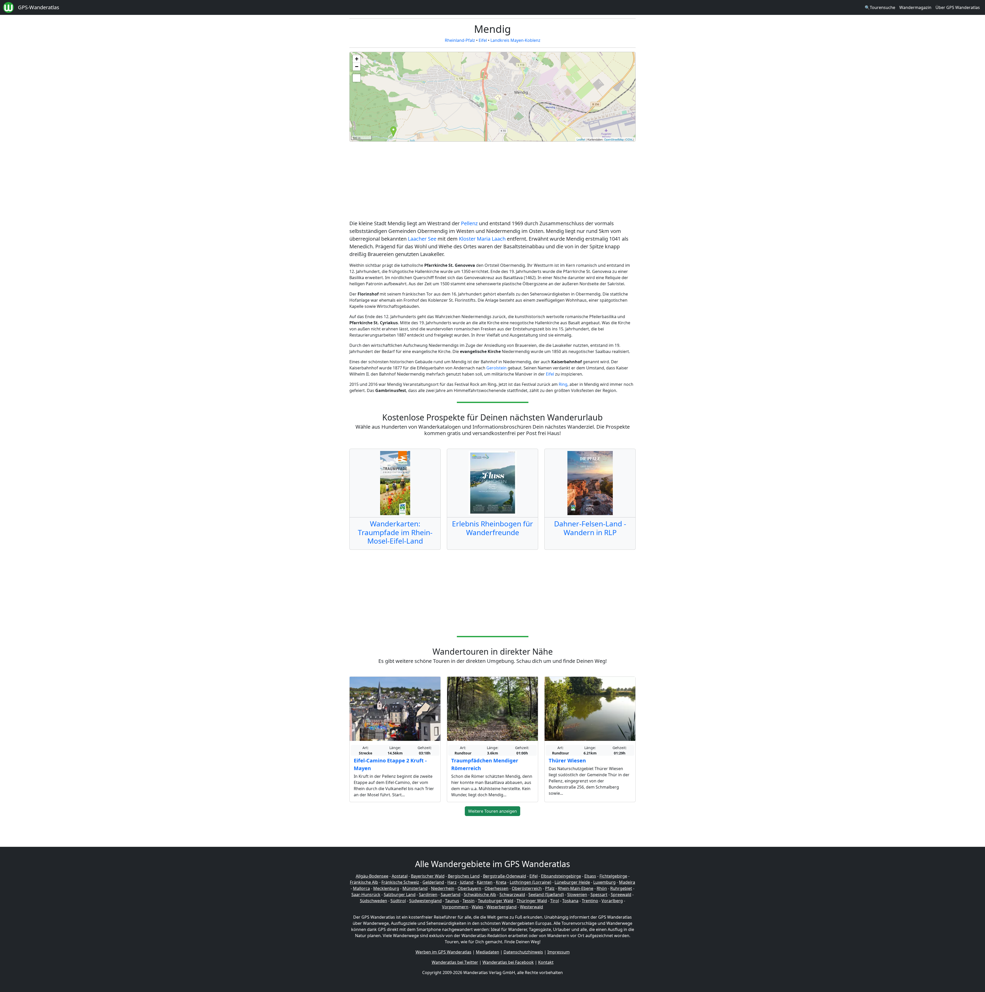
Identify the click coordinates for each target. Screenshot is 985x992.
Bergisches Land (464, 876)
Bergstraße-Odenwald (504, 876)
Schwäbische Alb (480, 894)
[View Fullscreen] (356, 78)
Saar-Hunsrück (365, 894)
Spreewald (621, 894)
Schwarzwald (512, 894)
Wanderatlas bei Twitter (455, 962)
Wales (477, 907)
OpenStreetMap (614, 139)
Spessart (598, 894)
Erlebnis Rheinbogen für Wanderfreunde (492, 528)
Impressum (558, 952)
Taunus (452, 900)
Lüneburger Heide (572, 882)
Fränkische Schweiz (400, 882)
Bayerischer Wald (428, 876)
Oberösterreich (527, 888)
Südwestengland (425, 900)
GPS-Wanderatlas (38, 7)
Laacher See (422, 238)
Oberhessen (496, 888)
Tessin (468, 900)
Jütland (467, 882)
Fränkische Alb (364, 882)
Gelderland (433, 882)
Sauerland (450, 894)
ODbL (629, 139)
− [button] (356, 66)
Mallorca (361, 888)
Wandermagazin (915, 7)
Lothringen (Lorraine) (530, 882)
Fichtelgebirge (613, 876)
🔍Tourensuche (880, 7)
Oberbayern (469, 888)
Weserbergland (502, 907)
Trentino (590, 900)
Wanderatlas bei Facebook (508, 962)
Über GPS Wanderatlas (957, 7)
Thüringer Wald (532, 900)
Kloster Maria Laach (482, 238)
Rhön (602, 888)
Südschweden (373, 900)
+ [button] (356, 59)
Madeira (627, 882)
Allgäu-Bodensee (372, 876)
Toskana (570, 900)
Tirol (554, 900)
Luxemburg (604, 882)
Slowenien (577, 894)
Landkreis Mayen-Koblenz (515, 40)
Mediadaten (487, 952)
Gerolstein (496, 368)
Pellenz (469, 223)
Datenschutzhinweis (523, 952)
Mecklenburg (386, 888)
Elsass (590, 876)
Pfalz (550, 888)
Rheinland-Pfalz (460, 40)
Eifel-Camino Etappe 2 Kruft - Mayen (390, 764)
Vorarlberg (612, 900)
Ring (563, 384)
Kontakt (546, 962)
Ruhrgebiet (621, 888)
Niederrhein (442, 888)
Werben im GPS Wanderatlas (443, 952)
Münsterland (415, 888)
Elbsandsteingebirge (561, 876)
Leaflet (581, 139)
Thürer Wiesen (567, 760)
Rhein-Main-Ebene (575, 888)
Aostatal (400, 876)
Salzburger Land (400, 894)
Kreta (501, 882)
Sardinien (428, 894)
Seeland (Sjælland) (546, 894)
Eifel (483, 40)
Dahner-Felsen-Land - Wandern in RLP (590, 528)
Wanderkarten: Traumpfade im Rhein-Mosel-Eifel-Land (395, 532)
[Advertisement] (492, 182)
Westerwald (531, 907)
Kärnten (485, 882)
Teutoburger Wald (495, 900)
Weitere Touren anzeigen (492, 811)
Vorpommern (455, 907)
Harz (452, 882)
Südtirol (398, 900)
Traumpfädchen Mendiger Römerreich (484, 764)
